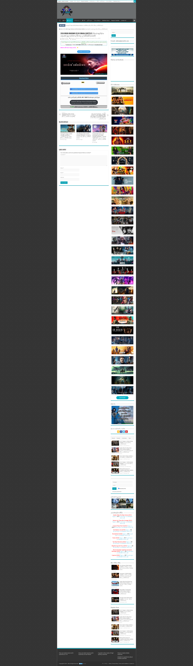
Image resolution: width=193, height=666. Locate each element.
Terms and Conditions (123, 663)
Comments (124, 438)
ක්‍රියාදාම (78, 38)
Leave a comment (65, 39)
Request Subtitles (84, 1)
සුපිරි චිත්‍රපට (102, 1)
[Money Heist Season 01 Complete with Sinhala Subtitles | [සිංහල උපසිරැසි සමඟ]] (115, 470)
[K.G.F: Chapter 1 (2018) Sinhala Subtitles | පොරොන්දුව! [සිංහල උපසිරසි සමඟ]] (115, 464)
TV (74, 1)
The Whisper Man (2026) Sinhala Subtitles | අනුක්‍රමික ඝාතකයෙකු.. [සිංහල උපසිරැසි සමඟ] (83, 136)
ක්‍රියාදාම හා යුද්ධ (84, 38)
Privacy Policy (115, 663)
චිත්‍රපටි (78, 1)
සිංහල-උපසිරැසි (97, 38)
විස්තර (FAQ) (108, 1)
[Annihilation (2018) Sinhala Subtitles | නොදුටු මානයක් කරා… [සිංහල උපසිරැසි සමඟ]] (115, 501)
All (64, 29)
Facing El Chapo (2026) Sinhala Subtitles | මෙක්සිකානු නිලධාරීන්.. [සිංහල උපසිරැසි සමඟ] (84, 25)
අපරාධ (73, 38)
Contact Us (131, 663)
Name (62, 168)
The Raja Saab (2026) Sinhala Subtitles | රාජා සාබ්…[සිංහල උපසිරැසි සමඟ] (126, 599)
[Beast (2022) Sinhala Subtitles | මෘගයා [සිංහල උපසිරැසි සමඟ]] (115, 458)
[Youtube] (135, 4)
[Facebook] (132, 4)
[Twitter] (133, 4)
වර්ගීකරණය (92, 1)
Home (71, 1)
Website (62, 177)
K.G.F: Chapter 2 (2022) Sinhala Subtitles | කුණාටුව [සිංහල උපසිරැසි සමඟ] (126, 443)
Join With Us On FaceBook (83, 51)
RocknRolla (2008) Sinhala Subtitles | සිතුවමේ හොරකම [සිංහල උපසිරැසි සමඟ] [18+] (69, 114)
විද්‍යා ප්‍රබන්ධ (92, 38)
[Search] (135, 1)
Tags (130, 438)
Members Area (116, 1)
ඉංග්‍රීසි (76, 38)
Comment (62, 154)
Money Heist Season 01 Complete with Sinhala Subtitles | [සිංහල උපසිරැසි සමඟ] (126, 470)
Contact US (123, 20)
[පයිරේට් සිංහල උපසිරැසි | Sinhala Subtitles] (66, 10)
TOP (98, 1)
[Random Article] (134, 20)
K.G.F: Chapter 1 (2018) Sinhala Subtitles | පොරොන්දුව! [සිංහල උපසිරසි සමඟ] (126, 463)
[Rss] (130, 4)
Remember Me (122, 488)
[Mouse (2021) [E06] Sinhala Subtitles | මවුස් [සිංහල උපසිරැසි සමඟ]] (129, 501)
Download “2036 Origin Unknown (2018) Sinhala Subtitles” (83, 102)
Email (61, 172)
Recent (113, 438)
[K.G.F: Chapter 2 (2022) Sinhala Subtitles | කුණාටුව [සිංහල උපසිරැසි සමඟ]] (115, 443)
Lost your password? (116, 491)
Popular (118, 438)
